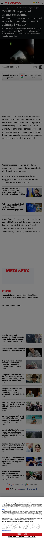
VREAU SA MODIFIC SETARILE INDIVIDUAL (22, 537)
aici (15, 515)
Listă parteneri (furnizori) (6, 530)
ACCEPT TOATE (22, 534)
